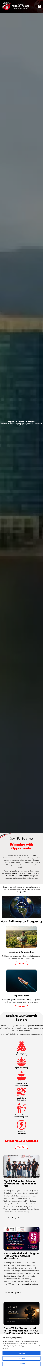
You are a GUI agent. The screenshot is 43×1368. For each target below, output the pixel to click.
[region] (21, 1351)
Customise (21, 1358)
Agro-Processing (21, 1068)
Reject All (21, 1364)
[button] (21, 907)
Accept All (21, 1353)
